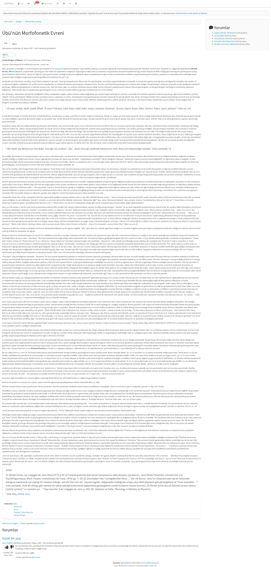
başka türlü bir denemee (225, 32)
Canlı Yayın (48, 3)
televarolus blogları (10, 523)
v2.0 (143, 562)
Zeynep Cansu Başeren (23, 512)
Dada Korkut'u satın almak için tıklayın (191, 13)
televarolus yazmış (33, 21)
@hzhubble (125, 562)
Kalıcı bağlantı (8, 543)
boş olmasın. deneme (223, 38)
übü (15, 503)
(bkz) (14, 44)
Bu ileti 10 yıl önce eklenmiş (226, 44)
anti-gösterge (60, 68)
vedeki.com (153, 566)
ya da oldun (219, 35)
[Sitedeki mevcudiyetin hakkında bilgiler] (76, 3)
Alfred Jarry (14, 71)
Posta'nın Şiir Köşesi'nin (224, 41)
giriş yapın (40, 523)
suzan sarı (18, 506)
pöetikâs (9, 3)
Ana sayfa (8, 21)
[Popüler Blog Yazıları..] (70, 3)
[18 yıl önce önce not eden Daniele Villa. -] (9, 55)
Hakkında (150, 562)
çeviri (16, 509)
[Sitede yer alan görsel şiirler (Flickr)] (28, 3)
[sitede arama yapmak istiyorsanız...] (58, 3)
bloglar (19, 21)
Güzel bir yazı (11, 538)
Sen (21, 3)
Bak (7, 44)
